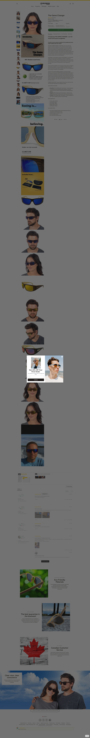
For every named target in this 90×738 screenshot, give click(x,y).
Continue (36, 379)
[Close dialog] (62, 356)
